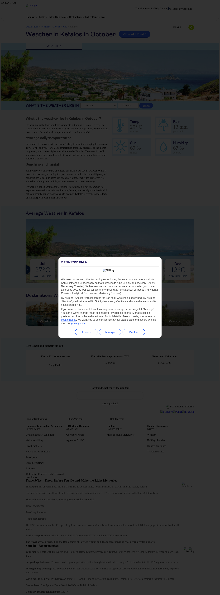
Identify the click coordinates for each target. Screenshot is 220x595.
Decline (133, 332)
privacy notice (79, 323)
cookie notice (68, 319)
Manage (110, 332)
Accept (86, 332)
